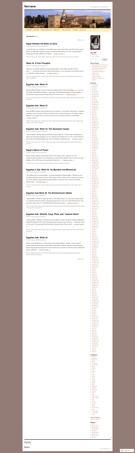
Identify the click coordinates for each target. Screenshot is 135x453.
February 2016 (95, 257)
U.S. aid (32, 122)
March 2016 (94, 256)
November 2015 (95, 262)
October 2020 (95, 165)
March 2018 (94, 216)
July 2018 (94, 210)
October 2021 (95, 145)
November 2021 (95, 144)
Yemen (93, 414)
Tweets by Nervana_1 (95, 419)
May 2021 (94, 154)
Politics (93, 392)
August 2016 (95, 247)
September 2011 (95, 345)
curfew (50, 76)
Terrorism (94, 402)
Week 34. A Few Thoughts (38, 63)
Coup (46, 76)
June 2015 (94, 270)
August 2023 (95, 109)
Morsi (60, 56)
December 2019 (95, 182)
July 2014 (94, 289)
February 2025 (95, 91)
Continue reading (59, 54)
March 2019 (94, 196)
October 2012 (95, 323)
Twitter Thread (95, 407)
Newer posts (81, 40)
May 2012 (94, 331)
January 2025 (95, 93)
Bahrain (93, 356)
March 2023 (94, 117)
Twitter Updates (95, 417)
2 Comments (66, 163)
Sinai (75, 252)
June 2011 (94, 350)
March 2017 (94, 236)
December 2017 (95, 221)
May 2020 (94, 173)
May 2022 (94, 134)
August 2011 (95, 346)
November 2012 (95, 322)
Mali (93, 384)
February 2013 (95, 317)
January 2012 (95, 338)
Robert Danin (95, 434)
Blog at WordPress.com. (105, 448)
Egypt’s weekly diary (46, 30)
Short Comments (66, 30)
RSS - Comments (96, 56)
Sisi (68, 56)
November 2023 (95, 104)
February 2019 (95, 198)
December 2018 (95, 201)
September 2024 (95, 96)
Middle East (57, 30)
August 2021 (95, 149)
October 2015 (95, 264)
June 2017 (94, 231)
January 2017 (95, 239)
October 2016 (95, 244)
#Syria (43, 56)
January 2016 (95, 259)
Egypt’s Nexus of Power (37, 150)
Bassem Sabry (95, 425)
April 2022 (94, 135)
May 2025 (94, 89)
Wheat (32, 254)
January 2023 (95, 121)
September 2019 (95, 186)
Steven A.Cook (95, 435)
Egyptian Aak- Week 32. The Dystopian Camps (47, 128)
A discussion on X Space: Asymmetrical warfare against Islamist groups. (98, 71)
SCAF (54, 163)
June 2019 (94, 191)
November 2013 (95, 302)
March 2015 (94, 275)
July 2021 (94, 150)
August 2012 (95, 327)
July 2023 (94, 111)
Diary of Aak (34, 76)
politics (78, 76)
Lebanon (94, 381)
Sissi (70, 56)
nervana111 (46, 46)
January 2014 (95, 298)
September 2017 (95, 226)
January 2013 (95, 318)
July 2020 (94, 170)
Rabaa (78, 120)
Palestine (94, 387)
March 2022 (94, 137)
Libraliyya (94, 430)
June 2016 (94, 251)
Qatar (93, 394)
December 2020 (95, 162)
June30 (43, 142)
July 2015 (94, 269)
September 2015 (95, 266)
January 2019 (95, 200)
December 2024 (95, 94)
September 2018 (95, 206)
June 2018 (94, 211)
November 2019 (95, 183)
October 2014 (95, 284)
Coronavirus (83, 30)
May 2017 (94, 233)
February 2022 (95, 139)
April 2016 (94, 254)
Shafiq (57, 163)
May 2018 (94, 213)
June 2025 (94, 88)
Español (93, 368)
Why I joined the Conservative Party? (100, 65)
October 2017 (95, 224)
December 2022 (95, 122)
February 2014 (95, 297)
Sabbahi (72, 252)
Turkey (27, 122)
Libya (93, 383)
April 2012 (94, 333)
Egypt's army (52, 252)
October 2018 (95, 205)
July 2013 (94, 308)
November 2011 (95, 341)
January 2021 (95, 160)
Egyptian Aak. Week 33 (36, 105)
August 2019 (95, 188)
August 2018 (95, 208)
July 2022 (94, 130)
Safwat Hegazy (73, 97)
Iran (93, 373)
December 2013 (95, 300)
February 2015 (95, 277)
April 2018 (94, 214)
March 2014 (94, 295)
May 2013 (94, 312)
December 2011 (95, 340)
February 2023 (95, 119)
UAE (93, 409)
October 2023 (95, 106)
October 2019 (95, 185)
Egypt (32, 56)
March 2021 (94, 157)
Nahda (72, 142)
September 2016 (95, 246)
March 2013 (94, 315)
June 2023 (94, 112)
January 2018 (95, 219)
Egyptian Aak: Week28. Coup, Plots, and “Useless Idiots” (52, 214)
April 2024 (94, 99)
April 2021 (94, 155)
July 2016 (94, 249)
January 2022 (95, 140)
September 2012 (95, 325)
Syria (36, 56)
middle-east (59, 76)
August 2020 (95, 168)
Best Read (36, 30)
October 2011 (95, 343)
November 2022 (95, 124)
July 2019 (94, 190)
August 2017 (95, 228)
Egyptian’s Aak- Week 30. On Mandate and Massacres (51, 169)
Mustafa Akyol (95, 432)
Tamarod (28, 254)
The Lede (94, 437)
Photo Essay (94, 389)
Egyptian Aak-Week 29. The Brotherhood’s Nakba (49, 192)
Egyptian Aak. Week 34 (36, 84)
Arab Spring (49, 56)
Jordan (93, 378)
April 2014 (94, 294)
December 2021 (95, 142)
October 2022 (95, 125)
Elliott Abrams (95, 427)
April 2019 (94, 195)
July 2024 (94, 97)
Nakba (78, 206)
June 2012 (94, 330)
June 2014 (94, 290)
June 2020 (94, 172)
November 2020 (95, 163)
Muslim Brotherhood (71, 76)
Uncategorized (95, 411)
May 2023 (94, 114)
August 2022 (95, 129)
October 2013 (95, 303)
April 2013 (94, 313)
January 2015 (95, 279)
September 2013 (95, 305)
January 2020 (95, 180)
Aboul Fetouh (42, 163)
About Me (29, 30)
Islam (93, 374)
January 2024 (95, 101)
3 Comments (75, 56)
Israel (93, 376)
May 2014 (94, 292)
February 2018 (95, 218)
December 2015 (95, 261)
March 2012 (94, 335)
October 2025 (95, 84)
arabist (93, 424)
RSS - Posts (94, 54)
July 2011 (94, 348)
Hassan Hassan (95, 429)
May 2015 (94, 272)
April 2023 (94, 116)
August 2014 (95, 287)
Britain (93, 361)
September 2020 (95, 167)
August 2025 (95, 86)
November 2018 (95, 203)
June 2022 (94, 132)
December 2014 (95, 280)
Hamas (93, 371)
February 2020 (95, 178)
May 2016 (94, 252)
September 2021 (95, 147)
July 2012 (94, 328)
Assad (53, 56)
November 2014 (95, 282)
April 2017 (94, 234)
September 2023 (95, 107)
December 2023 (95, 102)
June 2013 (94, 310)
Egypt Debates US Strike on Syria (41, 43)
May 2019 (94, 193)
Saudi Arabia (95, 396)
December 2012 (95, 320)
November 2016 (95, 242)
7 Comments (38, 207)
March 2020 (94, 177)
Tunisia (93, 404)
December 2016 (95, 241)
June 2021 (94, 152)
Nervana (30, 6)
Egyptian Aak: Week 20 (37, 237)
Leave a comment (39, 122)
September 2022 (95, 127)
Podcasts (75, 30)
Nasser (64, 56)
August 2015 (95, 267)
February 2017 (95, 238)
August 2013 (95, 307)
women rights (95, 412)
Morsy (64, 206)
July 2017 (94, 229)
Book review (95, 359)
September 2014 (95, 285)
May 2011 (94, 351)
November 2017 (95, 223)
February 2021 (95, 158)
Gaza (93, 369)
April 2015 (94, 274)
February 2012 (95, 336)
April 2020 (94, 175)
